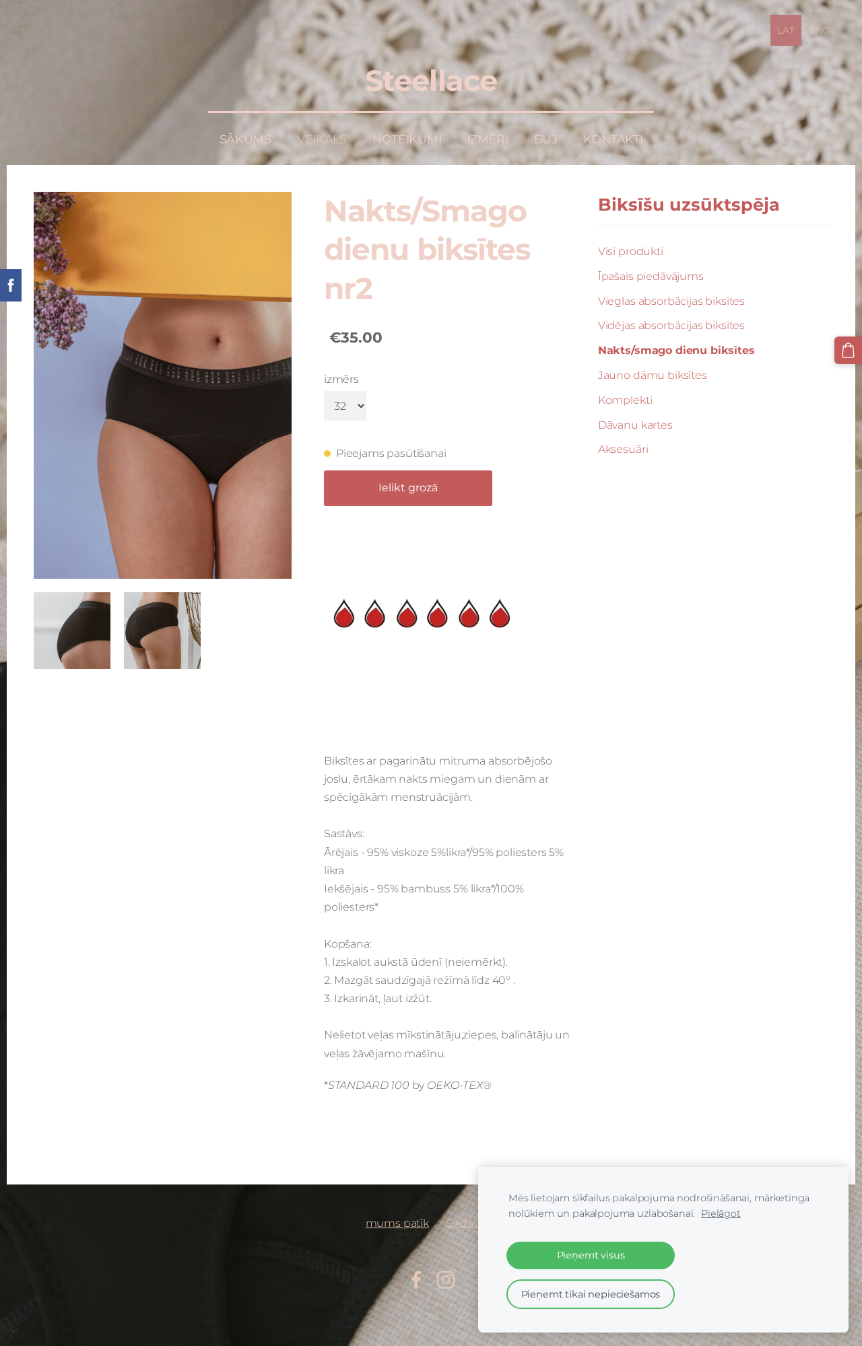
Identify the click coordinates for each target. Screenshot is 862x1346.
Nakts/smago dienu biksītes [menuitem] (676, 350)
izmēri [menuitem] (487, 139)
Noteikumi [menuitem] (407, 139)
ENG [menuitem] (819, 30)
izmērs (341, 379)
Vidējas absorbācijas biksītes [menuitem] (671, 325)
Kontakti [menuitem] (613, 139)
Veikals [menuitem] (322, 139)
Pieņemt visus (591, 1255)
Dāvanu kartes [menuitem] (635, 425)
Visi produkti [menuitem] (630, 251)
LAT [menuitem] (786, 30)
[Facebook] (416, 1279)
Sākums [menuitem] (245, 139)
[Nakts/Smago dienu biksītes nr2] (72, 630)
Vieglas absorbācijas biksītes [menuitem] (671, 301)
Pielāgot (721, 1213)
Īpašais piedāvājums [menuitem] (651, 276)
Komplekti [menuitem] (625, 400)
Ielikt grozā (408, 487)
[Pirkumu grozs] (848, 350)
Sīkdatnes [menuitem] (471, 1223)
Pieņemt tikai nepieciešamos (591, 1294)
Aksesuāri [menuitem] (623, 449)
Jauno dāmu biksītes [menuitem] (652, 375)
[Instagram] (445, 1279)
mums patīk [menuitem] (397, 1223)
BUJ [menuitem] (546, 139)
